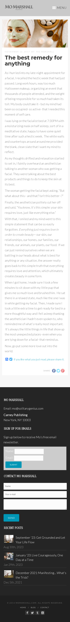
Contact (44, 607)
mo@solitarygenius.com (27, 408)
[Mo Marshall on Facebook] (27, 613)
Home (23, 607)
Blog (33, 607)
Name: (9, 451)
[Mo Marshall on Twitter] (32, 613)
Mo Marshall (45, 51)
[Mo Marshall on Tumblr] (37, 613)
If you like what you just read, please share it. (39, 359)
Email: (9, 457)
